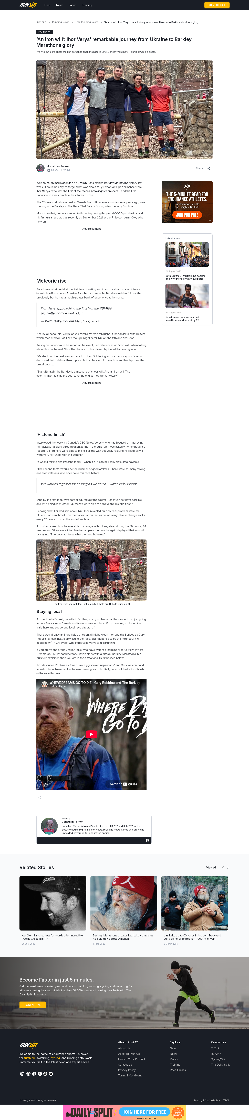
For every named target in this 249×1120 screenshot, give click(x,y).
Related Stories (36, 867)
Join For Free (33, 1005)
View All (211, 867)
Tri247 (215, 1048)
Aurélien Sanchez (77, 293)
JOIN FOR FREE (217, 5)
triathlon (29, 1058)
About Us (124, 1048)
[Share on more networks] (209, 167)
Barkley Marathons (116, 183)
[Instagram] (28, 1074)
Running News (60, 22)
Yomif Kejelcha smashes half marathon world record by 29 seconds (182, 320)
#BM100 (105, 308)
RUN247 (41, 22)
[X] (40, 1074)
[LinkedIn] (22, 1073)
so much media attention (58, 183)
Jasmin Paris (86, 183)
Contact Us (125, 1064)
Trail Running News (86, 22)
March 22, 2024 (87, 321)
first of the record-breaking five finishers (93, 191)
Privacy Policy (127, 1070)
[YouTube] (51, 1074)
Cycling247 (218, 1059)
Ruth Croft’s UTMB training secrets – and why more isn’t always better (186, 277)
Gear (47, 5)
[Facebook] (34, 1073)
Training (87, 5)
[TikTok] (45, 1074)
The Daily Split (220, 1064)
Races (72, 5)
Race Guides (178, 1070)
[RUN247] (28, 5)
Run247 (216, 1053)
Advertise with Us (129, 1053)
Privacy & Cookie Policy (207, 1100)
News (59, 5)
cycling (55, 1058)
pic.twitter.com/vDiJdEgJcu (61, 313)
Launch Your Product (131, 1059)
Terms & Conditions (130, 1075)
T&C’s (226, 1100)
